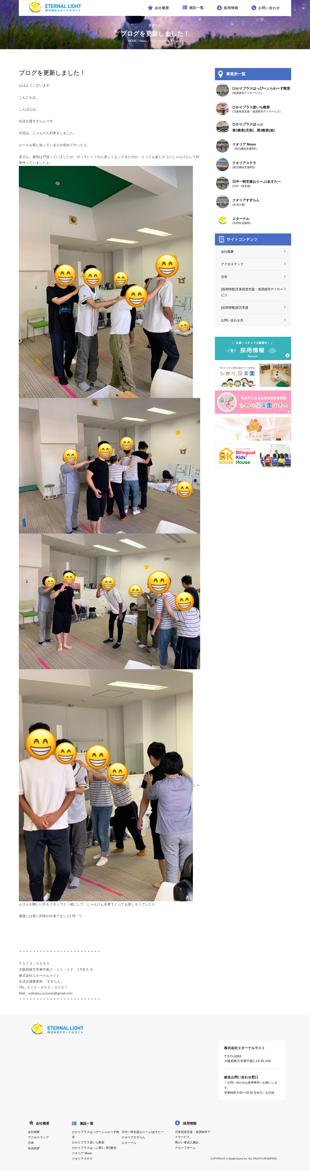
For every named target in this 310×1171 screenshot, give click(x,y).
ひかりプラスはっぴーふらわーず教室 (95, 1134)
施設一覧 (86, 1123)
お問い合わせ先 (232, 320)
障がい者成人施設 (187, 1142)
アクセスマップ (232, 264)
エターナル (129, 1142)
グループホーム (185, 1147)
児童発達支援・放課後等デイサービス (192, 1134)
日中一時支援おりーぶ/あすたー (143, 1132)
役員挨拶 (34, 1148)
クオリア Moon (82, 1153)
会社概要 (227, 251)
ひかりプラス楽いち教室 (88, 1142)
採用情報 (190, 1123)
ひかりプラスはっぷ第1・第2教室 (94, 1147)
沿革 (224, 277)
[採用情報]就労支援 (234, 307)
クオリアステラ (82, 1158)
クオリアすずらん (133, 1137)
